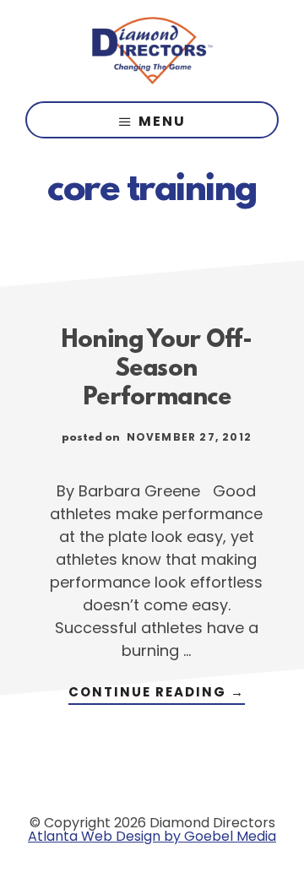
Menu (162, 121)
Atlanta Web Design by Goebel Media (152, 836)
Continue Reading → (156, 693)
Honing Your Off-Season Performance (156, 370)
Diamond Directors (152, 50)
